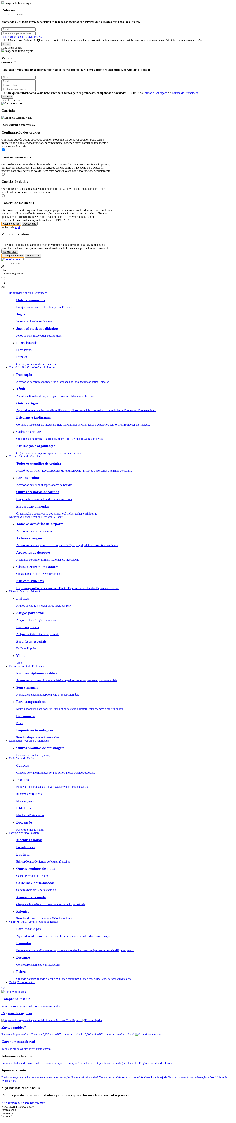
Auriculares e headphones (31, 694)
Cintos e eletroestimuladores (37, 567)
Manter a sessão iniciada (104, 40)
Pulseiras (65, 861)
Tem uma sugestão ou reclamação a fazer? (192, 1077)
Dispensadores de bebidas (57, 485)
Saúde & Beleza (18, 921)
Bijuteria (23, 854)
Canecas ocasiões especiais (79, 772)
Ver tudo (28, 292)
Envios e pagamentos (13, 1077)
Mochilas (29, 847)
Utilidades (23, 808)
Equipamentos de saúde (102, 950)
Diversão (14, 591)
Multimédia (72, 694)
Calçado (21, 875)
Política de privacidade (27, 1063)
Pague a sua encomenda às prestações (49, 1077)
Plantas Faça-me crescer (73, 588)
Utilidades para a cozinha (57, 499)
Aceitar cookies (11, 223)
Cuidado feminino (67, 978)
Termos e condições (52, 1063)
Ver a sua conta (108, 1077)
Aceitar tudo (29, 223)
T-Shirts (43, 875)
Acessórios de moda (31, 897)
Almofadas (22, 396)
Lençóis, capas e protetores (55, 396)
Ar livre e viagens (29, 538)
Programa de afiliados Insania (156, 1063)
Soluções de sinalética (137, 424)
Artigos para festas (30, 613)
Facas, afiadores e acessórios (90, 470)
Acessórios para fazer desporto (34, 531)
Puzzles (21, 357)
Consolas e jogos (56, 694)
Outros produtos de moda (35, 868)
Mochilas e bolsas (29, 840)
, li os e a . (165, 93)
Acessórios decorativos (29, 381)
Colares (29, 861)
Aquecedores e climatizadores (33, 410)
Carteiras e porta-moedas (35, 883)
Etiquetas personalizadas (30, 786)
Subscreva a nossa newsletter (23, 1103)
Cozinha (14, 456)
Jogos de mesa (43, 321)
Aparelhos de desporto (33, 552)
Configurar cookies (13, 255)
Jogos (20, 314)
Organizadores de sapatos (31, 453)
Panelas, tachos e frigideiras (81, 513)
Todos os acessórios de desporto (39, 524)
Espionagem (16, 740)
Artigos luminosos (45, 620)
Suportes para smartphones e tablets (96, 680)
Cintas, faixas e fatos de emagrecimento (39, 573)
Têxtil (20, 389)
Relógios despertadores (29, 737)
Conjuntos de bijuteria (47, 861)
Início (4, 988)
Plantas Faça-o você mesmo (103, 588)
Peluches (67, 307)
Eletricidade (59, 424)
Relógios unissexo (62, 918)
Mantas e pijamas (26, 801)
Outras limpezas (93, 438)
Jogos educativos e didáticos (37, 328)
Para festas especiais (31, 641)
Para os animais (147, 410)
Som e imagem (27, 687)
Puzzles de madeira (45, 364)
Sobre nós (7, 1063)
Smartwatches (51, 737)
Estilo (12, 758)
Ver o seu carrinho (128, 1077)
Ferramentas (73, 424)
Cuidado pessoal (110, 978)
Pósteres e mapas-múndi (30, 829)
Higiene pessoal (125, 950)
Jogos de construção (28, 335)
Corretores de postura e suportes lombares (64, 950)
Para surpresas (27, 627)
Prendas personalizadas (74, 786)
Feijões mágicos (25, 588)
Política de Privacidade (185, 93)
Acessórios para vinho (29, 485)
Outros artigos (27, 403)
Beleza (21, 972)
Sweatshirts (32, 875)
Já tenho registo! (10, 100)
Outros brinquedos (30, 300)
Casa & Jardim (17, 367)
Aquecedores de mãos (29, 936)
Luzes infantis (26, 343)
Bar (18, 648)
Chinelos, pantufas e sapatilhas (59, 936)
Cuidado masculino (89, 978)
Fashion (13, 833)
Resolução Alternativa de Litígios (84, 1063)
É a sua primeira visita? (84, 1077)
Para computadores (31, 702)
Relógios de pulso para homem (34, 918)
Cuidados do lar (28, 432)
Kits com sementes (30, 581)
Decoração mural (89, 381)
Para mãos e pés (28, 929)
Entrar (6, 44)
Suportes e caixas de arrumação (64, 453)
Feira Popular (28, 648)
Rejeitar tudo (9, 251)
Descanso (23, 957)
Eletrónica (15, 666)
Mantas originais (29, 794)
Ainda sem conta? (11, 47)
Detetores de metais (27, 755)
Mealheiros (22, 815)
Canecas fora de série (51, 772)
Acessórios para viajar (29, 545)
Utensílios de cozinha (119, 470)
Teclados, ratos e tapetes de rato (105, 708)
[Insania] (10, 259)
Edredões (34, 396)
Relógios (104, 381)
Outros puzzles (25, 364)
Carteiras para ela (26, 889)
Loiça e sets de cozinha (29, 499)
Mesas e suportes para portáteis (69, 708)
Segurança (45, 755)
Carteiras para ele (46, 889)
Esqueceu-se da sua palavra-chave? (21, 36)
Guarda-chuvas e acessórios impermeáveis (60, 904)
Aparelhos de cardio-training (32, 559)
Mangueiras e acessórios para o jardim (103, 424)
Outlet (12, 982)
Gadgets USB (53, 786)
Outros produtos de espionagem (40, 748)
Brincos (20, 861)
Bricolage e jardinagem (33, 417)
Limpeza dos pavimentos (69, 438)
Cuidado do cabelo (46, 978)
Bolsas (20, 847)
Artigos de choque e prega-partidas (36, 605)
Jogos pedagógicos (51, 335)
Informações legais (115, 1063)
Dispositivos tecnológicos (34, 730)
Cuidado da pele (25, 978)
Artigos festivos (25, 620)
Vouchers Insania (149, 1077)
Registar (7, 96)
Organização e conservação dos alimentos (40, 513)
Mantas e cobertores (82, 396)
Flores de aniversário (47, 588)
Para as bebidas (28, 478)
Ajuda (163, 1077)
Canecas (22, 765)
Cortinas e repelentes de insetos (34, 424)
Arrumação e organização (35, 446)
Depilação (126, 978)
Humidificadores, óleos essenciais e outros (75, 410)
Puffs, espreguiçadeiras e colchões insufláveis (91, 545)
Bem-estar (23, 943)
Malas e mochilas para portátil (33, 708)
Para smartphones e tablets (36, 673)
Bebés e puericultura (28, 950)
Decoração (24, 375)
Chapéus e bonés (26, 904)
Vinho (20, 655)
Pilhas (19, 723)
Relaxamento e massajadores (43, 964)
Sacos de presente (48, 634)
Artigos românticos (27, 634)
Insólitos (22, 598)
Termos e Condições (155, 93)
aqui (17, 227)
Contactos (132, 1063)
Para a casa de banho (112, 410)
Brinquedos (15, 292)
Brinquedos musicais (28, 307)
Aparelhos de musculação (64, 559)
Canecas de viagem (27, 772)
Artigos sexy (64, 605)
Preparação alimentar (32, 506)
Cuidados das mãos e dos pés (94, 936)
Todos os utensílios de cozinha (38, 463)
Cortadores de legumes (61, 470)
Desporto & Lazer (19, 516)
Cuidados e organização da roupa (35, 438)
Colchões (21, 964)
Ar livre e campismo (53, 545)
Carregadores (68, 680)
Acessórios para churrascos (32, 470)
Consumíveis (25, 716)
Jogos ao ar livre (25, 321)
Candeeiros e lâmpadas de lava (61, 381)
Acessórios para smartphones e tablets (38, 680)
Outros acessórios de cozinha (37, 492)
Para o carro (131, 410)
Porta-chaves (36, 815)
